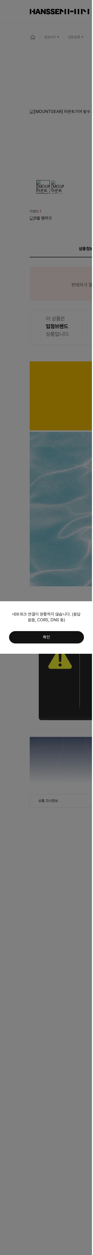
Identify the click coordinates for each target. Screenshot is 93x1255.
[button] (46, 637)
